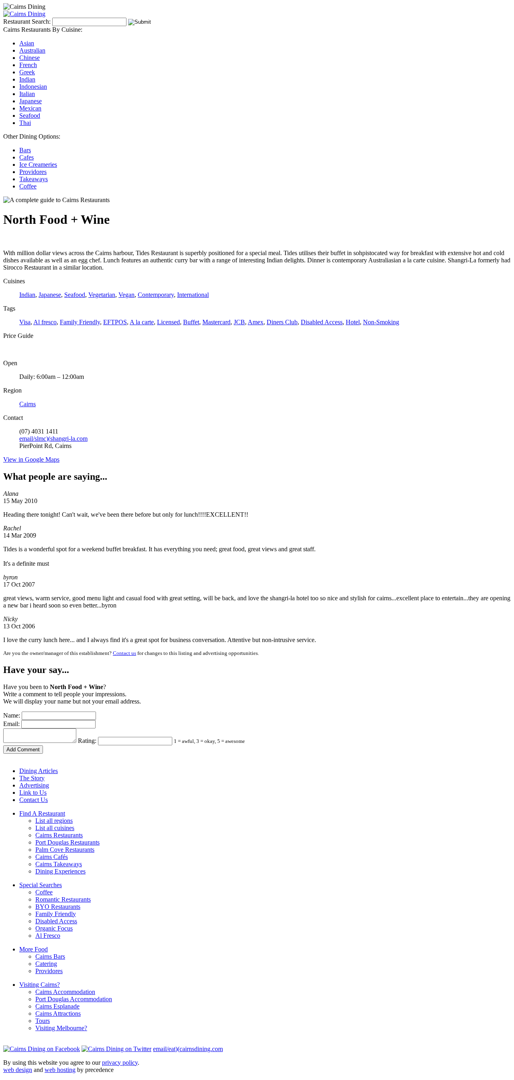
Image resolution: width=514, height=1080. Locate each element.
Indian (27, 79)
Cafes (26, 157)
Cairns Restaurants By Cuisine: (42, 29)
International (193, 294)
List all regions (54, 820)
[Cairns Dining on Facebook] (41, 1048)
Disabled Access (322, 322)
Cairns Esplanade (57, 1006)
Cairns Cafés (51, 856)
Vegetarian (101, 294)
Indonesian (33, 86)
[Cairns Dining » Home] (24, 13)
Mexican (30, 108)
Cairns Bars (50, 956)
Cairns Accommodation (65, 991)
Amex (255, 322)
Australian (32, 50)
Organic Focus (54, 928)
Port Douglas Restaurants (67, 842)
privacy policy (120, 1062)
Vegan (126, 294)
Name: (11, 715)
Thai (25, 122)
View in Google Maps (31, 459)
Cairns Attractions (58, 1013)
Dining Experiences (60, 871)
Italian (27, 93)
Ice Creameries (38, 164)
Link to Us (33, 792)
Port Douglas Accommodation (73, 999)
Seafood (29, 115)
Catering (46, 963)
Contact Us (33, 799)
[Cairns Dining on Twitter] (116, 1048)
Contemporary (156, 294)
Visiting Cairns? (39, 984)
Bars (25, 150)
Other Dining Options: (31, 136)
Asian (26, 43)
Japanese (30, 101)
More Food (33, 949)
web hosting (60, 1069)
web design (17, 1069)
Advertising (34, 785)
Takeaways (33, 179)
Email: (11, 723)
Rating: (87, 740)
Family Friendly (80, 322)
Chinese (29, 57)
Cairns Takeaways (58, 864)
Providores (33, 171)
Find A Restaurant (42, 813)
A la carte (142, 322)
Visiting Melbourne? (61, 1028)
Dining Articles (38, 770)
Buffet (191, 322)
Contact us (124, 653)
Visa (25, 322)
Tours (42, 1020)
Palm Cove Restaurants (64, 849)
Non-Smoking (381, 322)
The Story (32, 778)
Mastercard (216, 322)
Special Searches (40, 885)
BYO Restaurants (57, 906)
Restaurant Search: (27, 21)
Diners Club (282, 322)
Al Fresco (47, 935)
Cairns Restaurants (59, 835)
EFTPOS (115, 322)
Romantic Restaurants (63, 899)
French (28, 64)
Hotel (353, 322)
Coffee (28, 186)
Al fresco (45, 322)
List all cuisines (54, 827)
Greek (27, 72)
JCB (239, 322)
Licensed (168, 322)
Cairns (27, 404)
